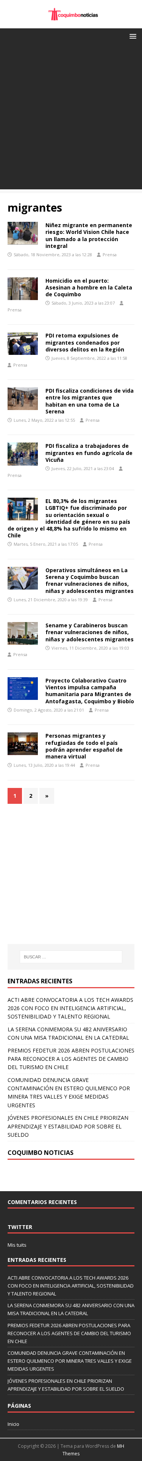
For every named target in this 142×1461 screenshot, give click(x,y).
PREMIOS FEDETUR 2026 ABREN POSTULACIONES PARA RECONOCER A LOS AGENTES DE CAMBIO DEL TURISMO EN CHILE (71, 1059)
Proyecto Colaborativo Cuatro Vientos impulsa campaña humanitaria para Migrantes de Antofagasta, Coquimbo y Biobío (89, 691)
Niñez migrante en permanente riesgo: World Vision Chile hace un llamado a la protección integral (88, 235)
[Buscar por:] (71, 956)
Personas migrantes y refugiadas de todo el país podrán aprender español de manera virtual (84, 746)
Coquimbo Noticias (40, 1152)
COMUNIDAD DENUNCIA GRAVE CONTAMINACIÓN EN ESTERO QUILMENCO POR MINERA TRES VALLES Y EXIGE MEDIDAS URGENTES (70, 1361)
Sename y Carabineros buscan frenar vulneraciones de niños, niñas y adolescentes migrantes (89, 632)
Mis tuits (17, 1244)
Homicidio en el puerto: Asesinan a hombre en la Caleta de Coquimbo (88, 287)
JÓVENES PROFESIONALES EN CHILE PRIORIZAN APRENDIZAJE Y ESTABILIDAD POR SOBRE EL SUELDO (68, 1126)
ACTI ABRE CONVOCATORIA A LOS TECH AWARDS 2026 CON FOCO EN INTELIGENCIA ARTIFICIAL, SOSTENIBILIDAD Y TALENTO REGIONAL (70, 1008)
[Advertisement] (71, 118)
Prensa (110, 254)
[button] (131, 35)
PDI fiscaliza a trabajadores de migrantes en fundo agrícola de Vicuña (89, 452)
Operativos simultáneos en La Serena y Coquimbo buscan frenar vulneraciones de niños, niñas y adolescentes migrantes (89, 580)
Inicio (13, 1424)
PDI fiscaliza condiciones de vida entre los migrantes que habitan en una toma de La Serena (89, 401)
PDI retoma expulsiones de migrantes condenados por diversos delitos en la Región (84, 342)
